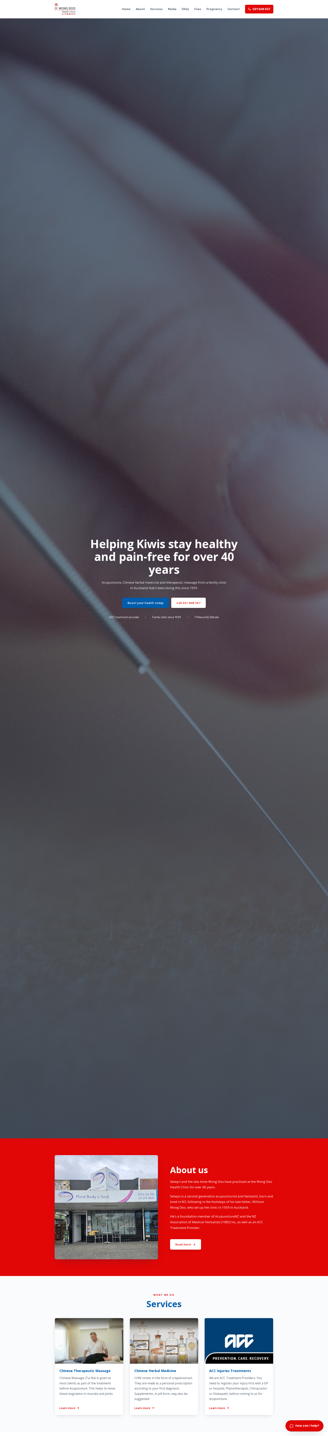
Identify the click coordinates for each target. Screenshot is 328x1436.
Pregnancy (214, 9)
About (140, 9)
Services (156, 9)
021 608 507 (261, 9)
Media (172, 9)
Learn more (67, 1408)
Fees (197, 9)
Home (126, 9)
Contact (234, 9)
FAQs (185, 9)
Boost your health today (146, 603)
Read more (183, 1244)
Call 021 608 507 (188, 603)
